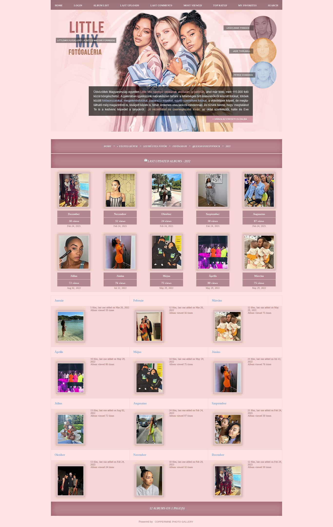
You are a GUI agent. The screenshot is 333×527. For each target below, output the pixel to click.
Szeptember (219, 403)
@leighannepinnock (206, 146)
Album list (101, 5)
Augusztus (140, 403)
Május (137, 352)
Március (217, 300)
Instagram (180, 146)
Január (59, 300)
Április (59, 352)
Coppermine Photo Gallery (174, 521)
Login (78, 5)
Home (59, 5)
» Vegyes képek (127, 146)
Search (273, 5)
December (218, 455)
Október (60, 455)
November (139, 455)
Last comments (161, 5)
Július (58, 403)
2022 (228, 146)
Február (138, 300)
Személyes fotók (155, 146)
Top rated (220, 5)
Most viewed (193, 5)
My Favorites (247, 5)
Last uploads (129, 5)
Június (216, 352)
